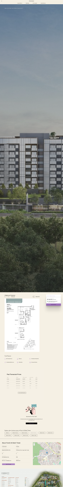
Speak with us (31, 423)
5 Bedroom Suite (50, 432)
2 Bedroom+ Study (25, 435)
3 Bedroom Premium (15, 432)
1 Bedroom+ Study (33, 435)
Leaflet (55, 464)
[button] (47, 453)
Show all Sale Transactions (22, 392)
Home (5, 8)
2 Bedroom (7, 432)
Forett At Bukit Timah (10, 8)
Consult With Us (19, 3)
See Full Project (8, 464)
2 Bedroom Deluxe (8, 435)
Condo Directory (43, 3)
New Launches (35, 3)
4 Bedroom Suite (42, 432)
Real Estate (27, 3)
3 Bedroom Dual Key (24, 432)
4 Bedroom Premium (17, 8)
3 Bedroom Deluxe (16, 435)
